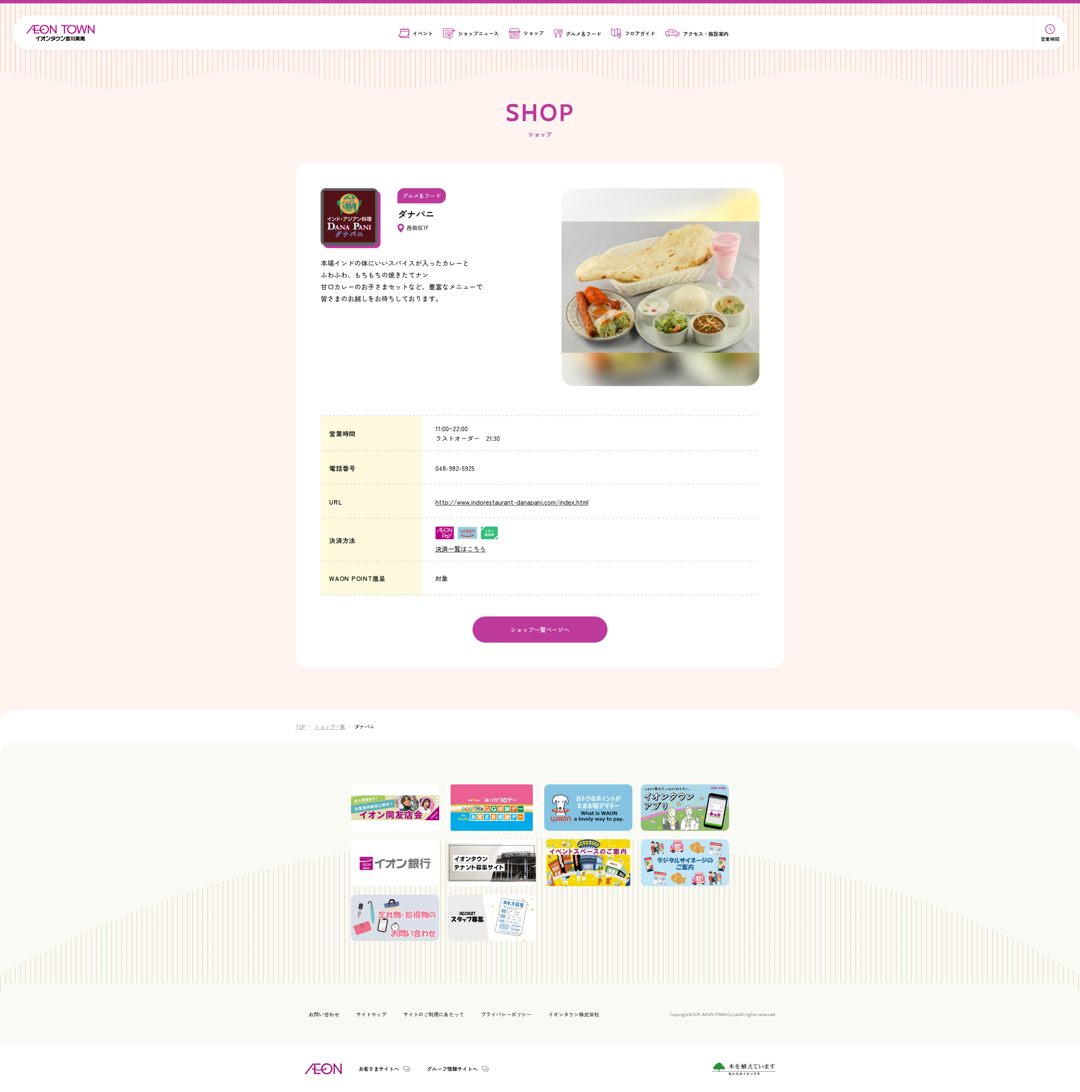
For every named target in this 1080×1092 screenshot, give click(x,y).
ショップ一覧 (330, 726)
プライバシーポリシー (506, 1014)
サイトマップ (371, 1014)
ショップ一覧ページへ (540, 629)
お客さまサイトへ (379, 1069)
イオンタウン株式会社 (573, 1014)
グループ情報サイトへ (452, 1069)
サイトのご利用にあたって (433, 1014)
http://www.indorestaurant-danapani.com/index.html (512, 501)
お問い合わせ (324, 1014)
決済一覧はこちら (460, 548)
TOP (300, 726)
